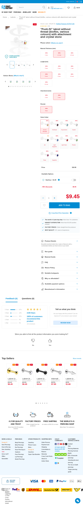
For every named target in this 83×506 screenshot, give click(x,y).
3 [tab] (40, 403)
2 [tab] (38, 403)
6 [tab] (47, 403)
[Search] (44, 7)
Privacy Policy (7, 492)
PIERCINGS (17, 12)
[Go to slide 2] (10, 86)
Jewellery (27, 12)
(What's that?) (19, 75)
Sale (3, 451)
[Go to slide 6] (17, 86)
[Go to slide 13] (29, 86)
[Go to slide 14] (31, 86)
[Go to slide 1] (8, 86)
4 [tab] (43, 403)
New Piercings (6, 444)
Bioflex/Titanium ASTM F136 (65, 24)
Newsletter (5, 458)
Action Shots (45, 461)
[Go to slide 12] (27, 86)
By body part (7, 12)
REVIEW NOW (65, 323)
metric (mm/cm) (70, 1)
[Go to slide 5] (15, 86)
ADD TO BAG (64, 205)
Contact (70, 444)
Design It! (42, 12)
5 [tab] (45, 403)
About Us (44, 458)
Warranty (44, 454)
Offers (3, 456)
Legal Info (8, 494)
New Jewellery (6, 449)
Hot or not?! (5, 454)
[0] (68, 8)
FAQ (69, 446)
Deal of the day (6, 447)
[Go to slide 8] (20, 86)
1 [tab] (36, 403)
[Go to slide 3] (12, 86)
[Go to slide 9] (22, 86)
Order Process (46, 442)
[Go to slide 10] (24, 86)
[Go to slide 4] (13, 86)
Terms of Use (7, 489)
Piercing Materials (73, 448)
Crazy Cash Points (47, 456)
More (35, 12)
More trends (77, 358)
